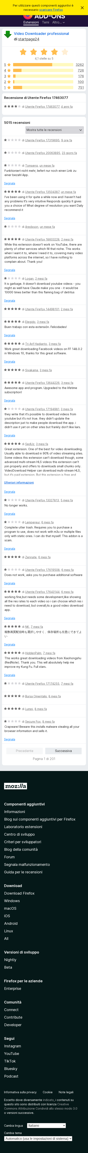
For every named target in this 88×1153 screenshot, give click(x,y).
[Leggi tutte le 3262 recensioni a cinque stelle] (43, 64)
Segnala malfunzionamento (27, 864)
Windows (12, 901)
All (6, 938)
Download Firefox (19, 893)
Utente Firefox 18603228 (42, 239)
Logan (29, 278)
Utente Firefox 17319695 (42, 140)
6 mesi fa (47, 522)
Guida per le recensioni (23, 872)
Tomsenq (31, 165)
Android (11, 923)
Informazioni (14, 812)
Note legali (66, 1092)
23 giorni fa (69, 153)
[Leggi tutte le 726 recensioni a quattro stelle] (43, 70)
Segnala (9, 183)
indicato (48, 1100)
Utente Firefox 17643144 (42, 592)
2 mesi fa (67, 239)
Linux (8, 931)
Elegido (30, 321)
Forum (9, 857)
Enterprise (12, 988)
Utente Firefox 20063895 (42, 153)
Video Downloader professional (41, 33)
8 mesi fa (55, 696)
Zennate (31, 557)
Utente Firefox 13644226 (42, 382)
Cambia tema (13, 1133)
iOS (7, 916)
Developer (12, 1025)
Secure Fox (33, 721)
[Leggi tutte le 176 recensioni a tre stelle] (43, 76)
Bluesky (10, 1069)
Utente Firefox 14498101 (42, 309)
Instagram (12, 1046)
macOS (10, 908)
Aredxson (31, 226)
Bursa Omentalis (36, 696)
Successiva (63, 751)
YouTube (11, 1053)
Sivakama (31, 370)
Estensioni (31, 22)
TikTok (10, 1061)
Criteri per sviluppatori (22, 842)
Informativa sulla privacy (20, 1092)
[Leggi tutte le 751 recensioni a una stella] (43, 87)
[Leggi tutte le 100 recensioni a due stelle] (43, 81)
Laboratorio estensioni (23, 827)
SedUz (29, 444)
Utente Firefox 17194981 (42, 409)
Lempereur (32, 522)
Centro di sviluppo (19, 834)
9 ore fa (66, 140)
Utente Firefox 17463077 (42, 106)
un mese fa (46, 165)
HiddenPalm (33, 653)
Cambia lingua (13, 1125)
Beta (8, 967)
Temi (45, 22)
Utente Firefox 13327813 (42, 500)
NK (27, 626)
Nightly (10, 960)
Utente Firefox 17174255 (42, 683)
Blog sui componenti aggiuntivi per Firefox (40, 819)
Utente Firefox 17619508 (42, 570)
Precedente (24, 751)
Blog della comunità (21, 849)
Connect (11, 1010)
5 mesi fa (67, 500)
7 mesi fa (37, 626)
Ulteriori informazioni (19, 482)
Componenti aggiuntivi (24, 804)
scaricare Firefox (51, 9)
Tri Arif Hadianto (36, 344)
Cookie (48, 1092)
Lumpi (29, 709)
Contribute (13, 1017)
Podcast (11, 1076)
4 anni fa (67, 106)
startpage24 (28, 39)
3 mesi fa (43, 321)
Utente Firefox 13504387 (42, 192)
